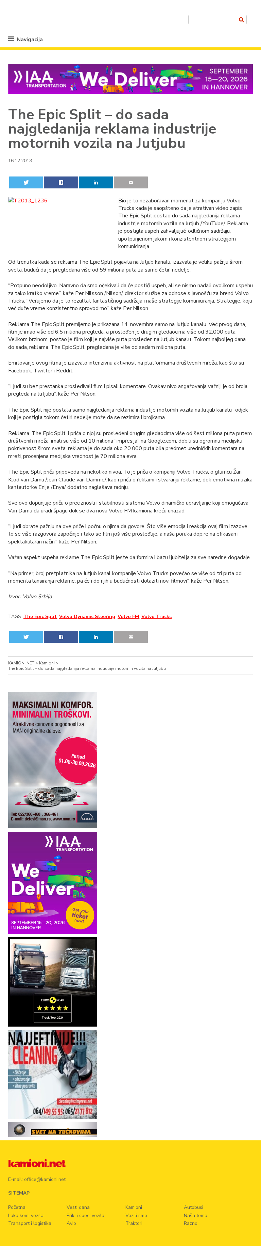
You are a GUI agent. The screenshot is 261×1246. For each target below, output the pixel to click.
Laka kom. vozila (26, 1215)
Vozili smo (136, 1215)
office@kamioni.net (45, 1179)
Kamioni (133, 1207)
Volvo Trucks (156, 616)
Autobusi (193, 1207)
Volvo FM (128, 616)
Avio (71, 1223)
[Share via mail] (131, 182)
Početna (16, 1207)
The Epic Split (40, 616)
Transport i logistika (29, 1223)
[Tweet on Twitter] (26, 182)
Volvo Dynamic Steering (87, 616)
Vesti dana (78, 1207)
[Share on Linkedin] (96, 182)
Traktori (133, 1223)
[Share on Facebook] (61, 182)
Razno (190, 1223)
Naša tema (195, 1215)
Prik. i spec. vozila (85, 1215)
